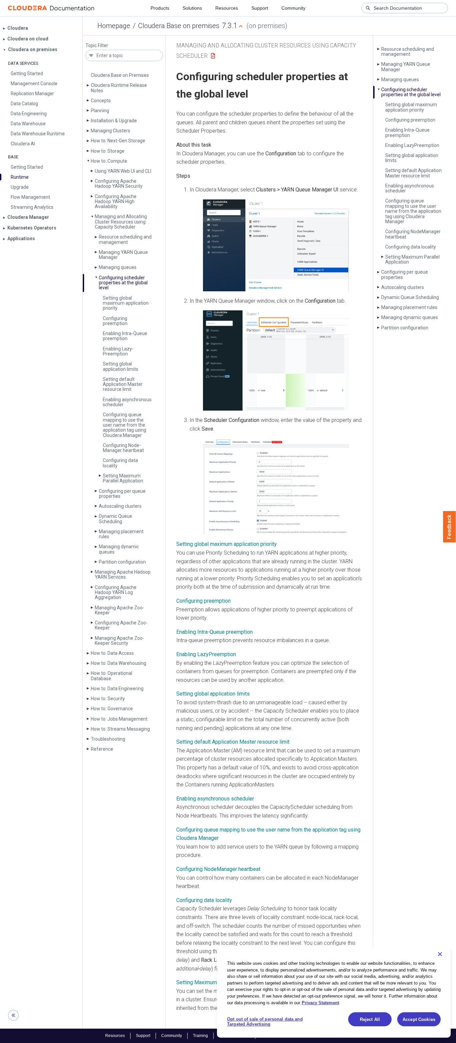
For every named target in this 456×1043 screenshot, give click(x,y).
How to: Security (108, 698)
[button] (276, 245)
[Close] (440, 954)
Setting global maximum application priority (126, 303)
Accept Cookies (419, 1019)
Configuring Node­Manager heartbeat (123, 448)
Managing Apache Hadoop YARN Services (123, 574)
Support (259, 8)
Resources (226, 8)
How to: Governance (112, 708)
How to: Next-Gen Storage (118, 140)
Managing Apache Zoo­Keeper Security (119, 640)
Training (200, 1035)
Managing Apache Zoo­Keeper (119, 610)
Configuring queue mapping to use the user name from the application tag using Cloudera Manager (124, 425)
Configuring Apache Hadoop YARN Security (119, 183)
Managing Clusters (110, 130)
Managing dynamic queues (119, 549)
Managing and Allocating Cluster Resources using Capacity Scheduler (121, 222)
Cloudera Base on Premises (120, 75)
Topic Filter (96, 45)
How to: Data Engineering (117, 688)
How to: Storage (108, 151)
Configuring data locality (120, 463)
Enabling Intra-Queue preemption (125, 336)
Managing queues (118, 267)
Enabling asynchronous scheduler (127, 402)
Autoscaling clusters (120, 506)
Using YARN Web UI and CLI (123, 171)
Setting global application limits (120, 366)
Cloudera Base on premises (178, 26)
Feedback (449, 526)
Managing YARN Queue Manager (123, 255)
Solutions (192, 8)
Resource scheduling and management (125, 239)
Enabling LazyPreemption (206, 654)
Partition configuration (122, 562)
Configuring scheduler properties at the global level (123, 283)
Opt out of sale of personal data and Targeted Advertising (265, 1022)
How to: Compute (109, 161)
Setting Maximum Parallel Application (123, 478)
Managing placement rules (121, 534)
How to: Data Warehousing (118, 663)
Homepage (113, 26)
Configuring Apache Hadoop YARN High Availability (116, 201)
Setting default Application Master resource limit (123, 384)
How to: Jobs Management (119, 719)
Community (293, 8)
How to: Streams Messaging (120, 729)
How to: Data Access (112, 653)
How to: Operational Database (111, 675)
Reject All (370, 1019)
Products (160, 8)
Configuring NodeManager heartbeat (218, 869)
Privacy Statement (320, 1002)
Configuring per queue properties (122, 493)
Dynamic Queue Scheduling (115, 518)
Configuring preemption (115, 321)
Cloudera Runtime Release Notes (119, 88)
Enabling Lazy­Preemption (118, 351)
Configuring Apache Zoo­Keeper (121, 625)
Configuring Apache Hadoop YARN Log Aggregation (116, 592)
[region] (334, 992)
